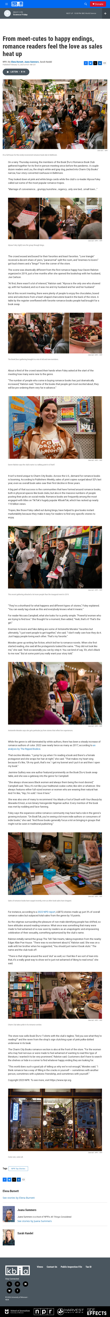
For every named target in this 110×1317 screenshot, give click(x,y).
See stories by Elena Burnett (19, 1197)
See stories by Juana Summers (34, 1221)
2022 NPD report (46, 911)
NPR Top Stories (18, 1169)
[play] (7, 13)
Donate (99, 4)
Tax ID (88, 1266)
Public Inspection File (71, 1266)
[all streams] (106, 13)
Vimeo (40, 1266)
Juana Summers (31, 61)
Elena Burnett (17, 61)
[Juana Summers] (9, 1214)
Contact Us (52, 1266)
